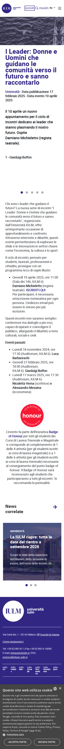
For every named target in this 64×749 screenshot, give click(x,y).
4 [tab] (37, 192)
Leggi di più (35, 730)
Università (12, 91)
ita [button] (51, 8)
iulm (5, 668)
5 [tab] (42, 192)
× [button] (60, 688)
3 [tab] (32, 192)
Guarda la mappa (49, 634)
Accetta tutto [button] (17, 742)
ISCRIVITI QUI (36, 290)
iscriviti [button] (29, 8)
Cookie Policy (45, 726)
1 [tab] (22, 192)
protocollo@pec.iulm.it (15, 657)
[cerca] (37, 8)
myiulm (44, 8)
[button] (32, 734)
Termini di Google (19, 730)
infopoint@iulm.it (20, 653)
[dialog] (32, 716)
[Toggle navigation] (59, 9)
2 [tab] (27, 192)
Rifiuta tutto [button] (46, 742)
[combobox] (55, 688)
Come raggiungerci (13, 641)
